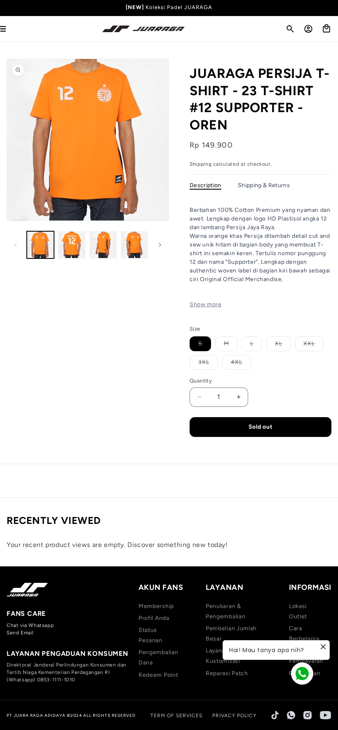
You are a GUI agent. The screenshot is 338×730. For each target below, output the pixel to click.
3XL (208, 364)
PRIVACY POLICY (234, 715)
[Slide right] (160, 245)
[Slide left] (16, 245)
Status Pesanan (150, 635)
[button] (290, 29)
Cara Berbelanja (304, 633)
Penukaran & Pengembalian (225, 611)
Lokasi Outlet (298, 611)
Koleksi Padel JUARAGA (179, 7)
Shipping (201, 164)
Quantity (201, 381)
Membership (156, 606)
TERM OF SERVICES (176, 715)
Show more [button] (205, 304)
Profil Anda (153, 618)
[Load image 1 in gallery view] (40, 244)
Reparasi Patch (227, 673)
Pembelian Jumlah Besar (231, 633)
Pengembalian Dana (158, 657)
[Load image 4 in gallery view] (134, 244)
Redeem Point (158, 674)
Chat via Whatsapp (30, 625)
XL (283, 345)
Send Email (20, 633)
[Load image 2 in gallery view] (71, 244)
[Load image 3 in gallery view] (103, 244)
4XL (241, 364)
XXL (313, 345)
